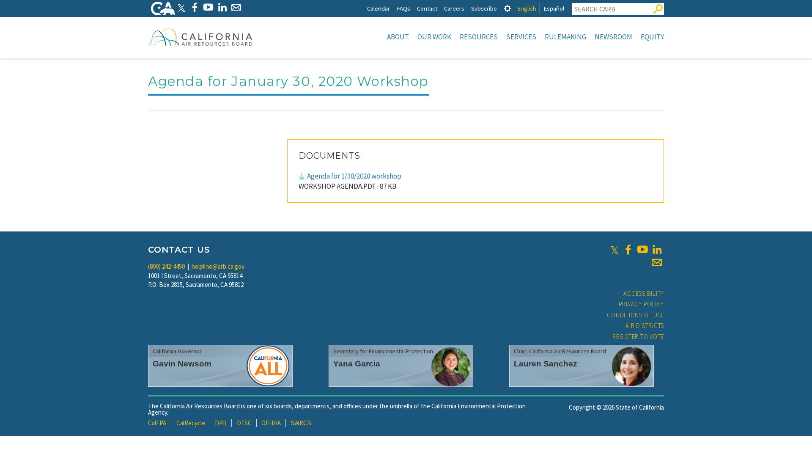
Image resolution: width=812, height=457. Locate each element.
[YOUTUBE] (208, 7)
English (526, 8)
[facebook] (628, 249)
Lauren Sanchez (545, 363)
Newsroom (613, 36)
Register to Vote (638, 337)
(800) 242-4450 (166, 266)
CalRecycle (190, 423)
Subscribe (484, 8)
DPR (221, 423)
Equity (652, 36)
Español (553, 8)
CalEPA (157, 423)
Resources (479, 36)
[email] (656, 262)
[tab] (507, 8)
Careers (454, 8)
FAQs (403, 8)
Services (521, 36)
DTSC (244, 423)
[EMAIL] (236, 7)
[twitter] (614, 249)
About (398, 36)
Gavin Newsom (182, 363)
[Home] (201, 36)
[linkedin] (656, 249)
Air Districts (644, 326)
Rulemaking (565, 36)
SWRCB (301, 423)
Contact (427, 8)
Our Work (434, 36)
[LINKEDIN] (222, 7)
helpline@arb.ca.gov (218, 266)
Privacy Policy (641, 304)
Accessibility (643, 293)
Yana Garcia (356, 363)
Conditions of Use (635, 315)
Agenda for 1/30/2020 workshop (354, 176)
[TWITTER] (181, 7)
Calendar (378, 8)
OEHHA (271, 423)
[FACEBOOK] (194, 7)
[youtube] (642, 249)
